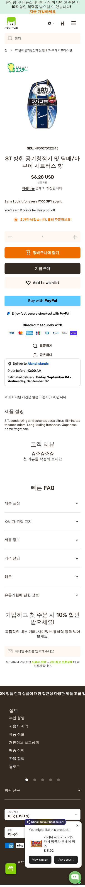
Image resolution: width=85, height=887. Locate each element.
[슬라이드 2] (34, 779)
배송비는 (28, 188)
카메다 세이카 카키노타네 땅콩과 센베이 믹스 (59, 841)
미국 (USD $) (18, 816)
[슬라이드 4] (50, 779)
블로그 (14, 767)
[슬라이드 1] (26, 779)
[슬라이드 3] (42, 779)
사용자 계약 (18, 726)
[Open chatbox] (75, 877)
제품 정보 (16, 734)
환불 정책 (16, 758)
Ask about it (65, 859)
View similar (40, 859)
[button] (51, 23)
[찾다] (8, 38)
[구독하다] (74, 651)
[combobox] (42, 38)
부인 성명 (16, 718)
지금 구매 (42, 268)
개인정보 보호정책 (24, 742)
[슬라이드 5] (58, 779)
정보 (13, 710)
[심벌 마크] (11, 23)
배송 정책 (16, 750)
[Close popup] (77, 825)
